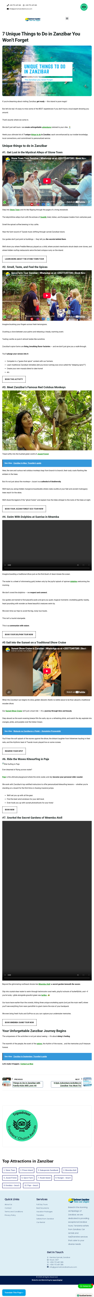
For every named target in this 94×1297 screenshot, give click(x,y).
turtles (44, 995)
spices (39, 1044)
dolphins (73, 581)
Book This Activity (14, 379)
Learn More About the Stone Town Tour (24, 259)
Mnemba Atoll (44, 984)
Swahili (43, 217)
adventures (46, 127)
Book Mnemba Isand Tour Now (19, 1022)
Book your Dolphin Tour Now (19, 634)
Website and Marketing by (47, 1280)
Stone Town (15, 210)
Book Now (9, 810)
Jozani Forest (43, 454)
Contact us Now (26, 1064)
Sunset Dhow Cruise (14, 711)
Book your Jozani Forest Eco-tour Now (24, 509)
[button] (67, 18)
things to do (36, 134)
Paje (4, 777)
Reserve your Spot (14, 751)
